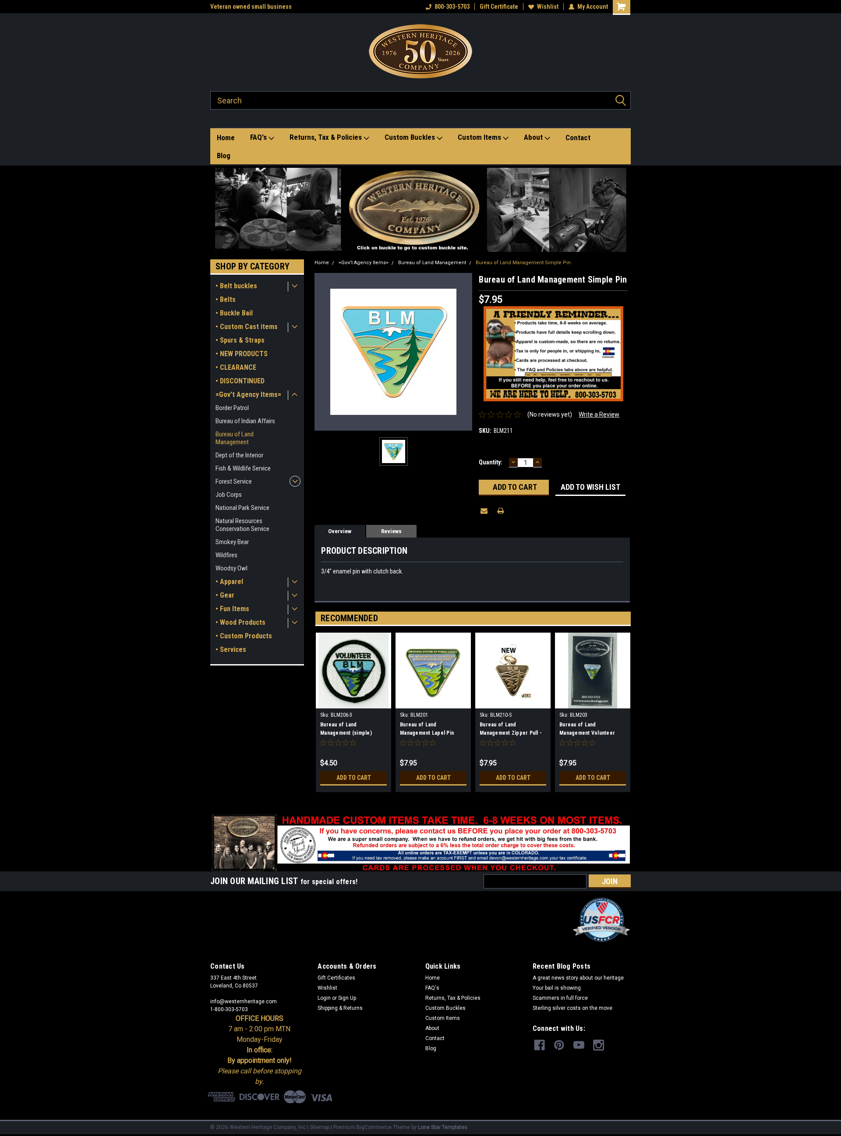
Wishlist (547, 6)
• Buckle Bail (234, 313)
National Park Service (242, 508)
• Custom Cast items (247, 326)
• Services (231, 649)
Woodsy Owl (231, 568)
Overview (339, 531)
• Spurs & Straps (240, 340)
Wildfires (226, 555)
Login (324, 998)
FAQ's (259, 137)
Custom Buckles (411, 137)
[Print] (500, 510)
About (534, 137)
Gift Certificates (336, 978)
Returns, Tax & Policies (327, 137)
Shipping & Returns (340, 1008)
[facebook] (539, 1045)
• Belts (226, 299)
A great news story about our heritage (578, 978)
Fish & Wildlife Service (243, 468)
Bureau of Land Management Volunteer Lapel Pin (587, 730)
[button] (420, 210)
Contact (577, 137)
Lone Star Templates (442, 1127)
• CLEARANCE (236, 367)
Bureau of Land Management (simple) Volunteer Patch (346, 730)
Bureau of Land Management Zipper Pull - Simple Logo (511, 730)
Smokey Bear (232, 542)
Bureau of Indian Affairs (245, 421)
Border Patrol (232, 408)
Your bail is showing (557, 988)
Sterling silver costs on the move (572, 1008)
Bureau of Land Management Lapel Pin (427, 729)
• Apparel (229, 581)
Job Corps (229, 495)
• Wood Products (240, 622)
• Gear (225, 595)
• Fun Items (232, 609)
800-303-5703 (452, 6)
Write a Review (599, 414)
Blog (223, 155)
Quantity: (490, 462)
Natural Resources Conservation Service (242, 525)
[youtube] (578, 1045)
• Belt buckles (236, 286)
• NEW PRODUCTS (242, 354)
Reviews (391, 531)
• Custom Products (244, 636)
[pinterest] (559, 1045)
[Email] (484, 510)
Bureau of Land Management (235, 438)
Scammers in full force (560, 998)
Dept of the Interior (239, 455)
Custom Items (480, 137)
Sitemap (319, 1127)
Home (226, 137)
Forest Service (234, 481)
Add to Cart (353, 777)
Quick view (512, 701)
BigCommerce (374, 1127)
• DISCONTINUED (240, 381)
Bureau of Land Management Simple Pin (523, 262)
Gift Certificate (499, 6)
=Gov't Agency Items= (248, 394)
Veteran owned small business (251, 6)
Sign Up (347, 998)
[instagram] (598, 1045)
